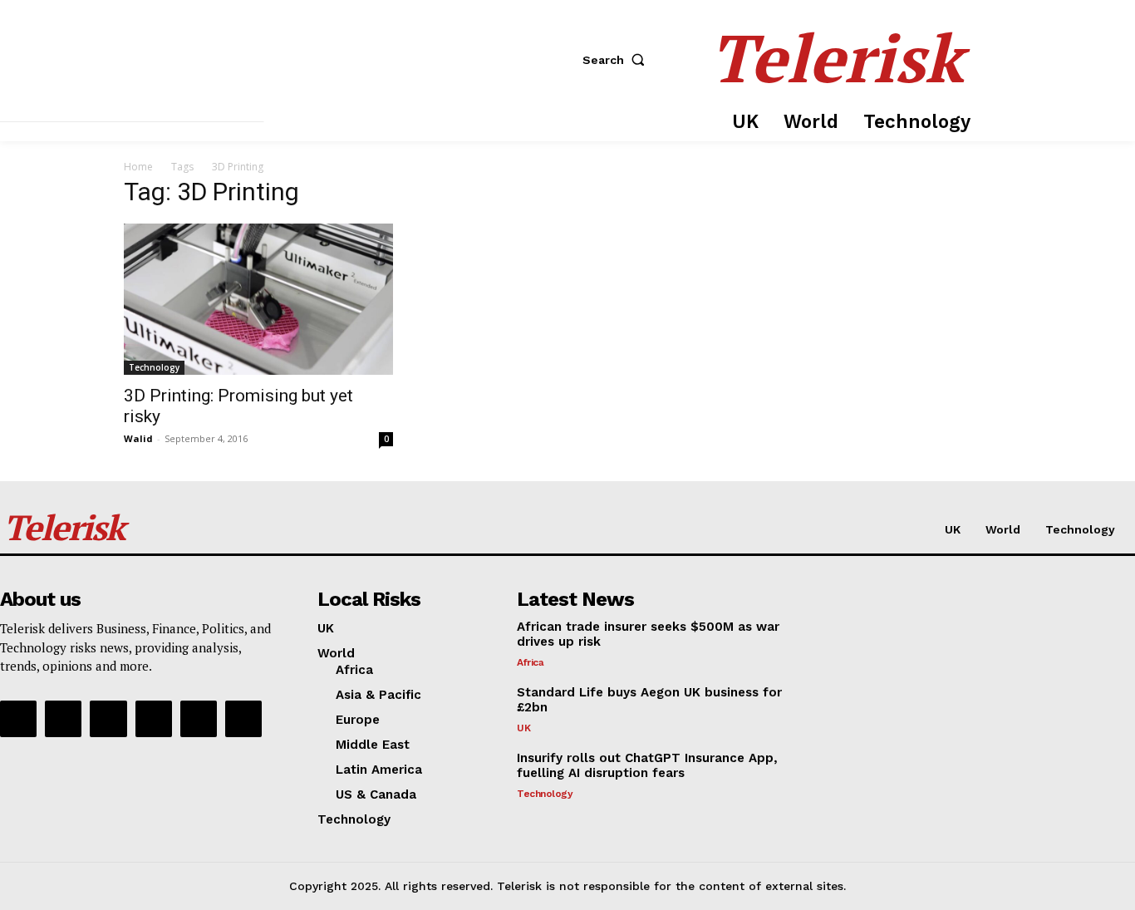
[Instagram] (63, 719)
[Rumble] (108, 719)
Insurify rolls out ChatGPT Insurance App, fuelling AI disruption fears (647, 765)
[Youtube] (243, 719)
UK (523, 728)
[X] (198, 719)
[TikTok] (153, 719)
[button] (617, 59)
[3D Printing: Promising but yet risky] (258, 299)
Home (138, 167)
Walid (138, 438)
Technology (154, 367)
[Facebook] (18, 719)
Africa (530, 662)
